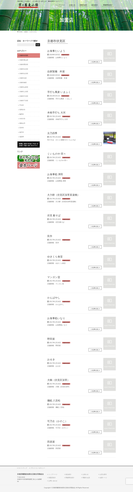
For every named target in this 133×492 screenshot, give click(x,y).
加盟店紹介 (52, 477)
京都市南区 (23, 82)
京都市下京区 (23, 100)
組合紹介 (68, 474)
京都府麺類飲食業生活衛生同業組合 (63, 487)
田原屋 (51, 441)
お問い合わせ (53, 481)
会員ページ (103, 477)
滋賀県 (21, 137)
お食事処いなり (56, 318)
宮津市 (21, 127)
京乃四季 (52, 133)
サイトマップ (22, 468)
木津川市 (22, 118)
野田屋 (51, 339)
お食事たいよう (56, 51)
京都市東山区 (23, 60)
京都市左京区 (23, 73)
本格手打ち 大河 (56, 112)
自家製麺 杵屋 (56, 71)
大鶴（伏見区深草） (58, 380)
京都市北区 (23, 78)
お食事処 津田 (55, 174)
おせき (51, 359)
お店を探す (103, 474)
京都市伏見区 (65, 54)
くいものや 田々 (56, 153)
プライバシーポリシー (37, 468)
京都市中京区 (23, 96)
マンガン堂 (53, 277)
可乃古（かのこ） (57, 421)
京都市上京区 (23, 91)
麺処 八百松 (53, 400)
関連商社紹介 (70, 477)
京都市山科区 (23, 87)
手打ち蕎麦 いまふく (59, 92)
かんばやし (53, 297)
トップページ (53, 474)
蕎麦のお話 (86, 477)
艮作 (49, 236)
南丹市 (21, 132)
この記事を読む (94, 62)
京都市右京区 (23, 69)
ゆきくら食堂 (55, 256)
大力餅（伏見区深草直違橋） (63, 195)
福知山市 (22, 123)
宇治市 (21, 105)
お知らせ (85, 474)
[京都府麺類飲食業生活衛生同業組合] (28, 5)
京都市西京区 (23, 64)
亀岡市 (21, 114)
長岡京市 (22, 109)
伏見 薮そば (54, 215)
